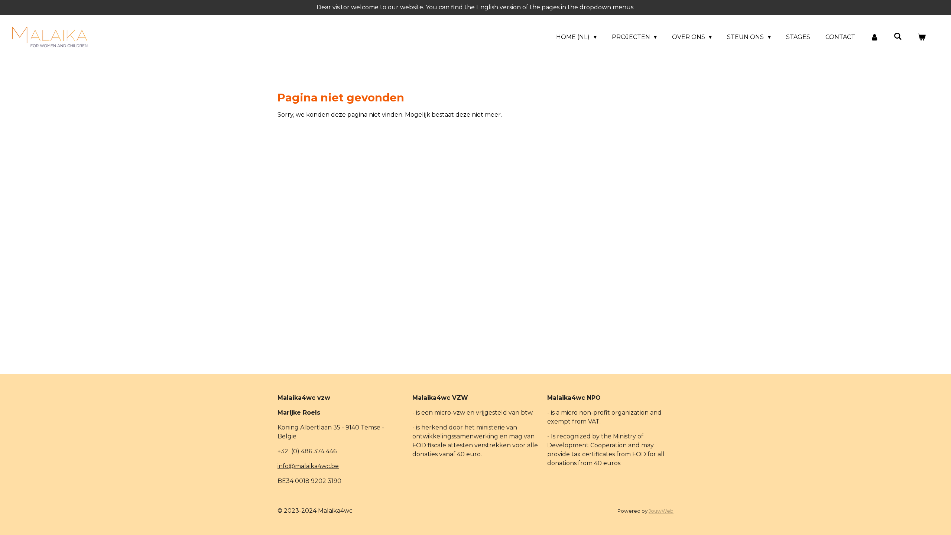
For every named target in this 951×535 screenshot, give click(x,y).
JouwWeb (661, 511)
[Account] (874, 37)
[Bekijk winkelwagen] (922, 37)
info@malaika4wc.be (308, 466)
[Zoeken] (898, 36)
